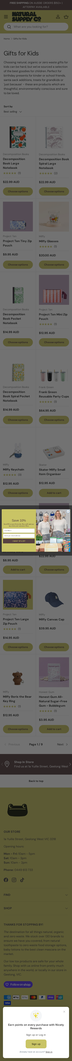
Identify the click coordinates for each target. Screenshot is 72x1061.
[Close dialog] (68, 511)
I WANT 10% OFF (18, 541)
